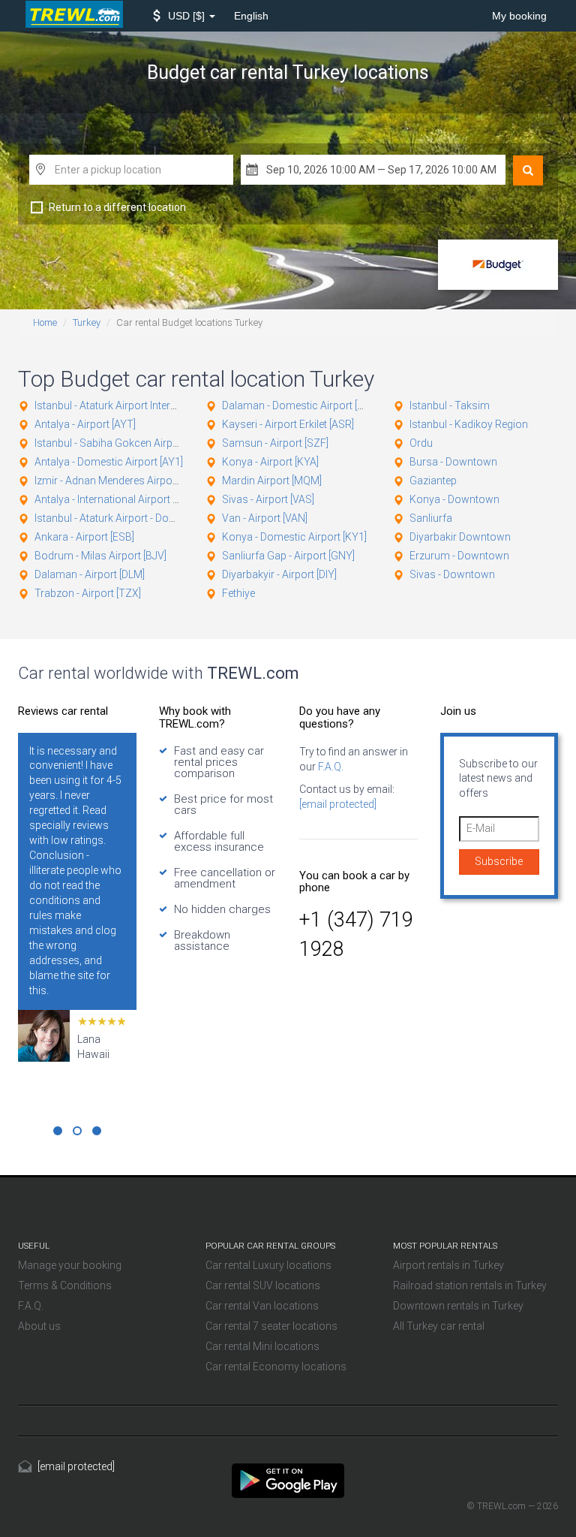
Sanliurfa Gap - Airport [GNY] (288, 556)
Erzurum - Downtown (459, 556)
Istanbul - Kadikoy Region (469, 424)
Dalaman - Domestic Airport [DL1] (299, 405)
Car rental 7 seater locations (272, 1326)
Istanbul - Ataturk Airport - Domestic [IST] (129, 518)
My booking (519, 16)
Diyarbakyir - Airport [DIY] (279, 574)
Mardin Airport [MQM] (272, 481)
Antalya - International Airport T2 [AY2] (122, 499)
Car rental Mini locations (263, 1346)
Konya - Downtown (455, 499)
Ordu (421, 443)
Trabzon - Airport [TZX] (87, 593)
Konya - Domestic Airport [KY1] (294, 537)
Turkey (86, 322)
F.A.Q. (330, 767)
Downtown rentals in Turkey (458, 1306)
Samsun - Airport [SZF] (275, 443)
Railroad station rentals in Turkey (470, 1285)
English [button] (251, 16)
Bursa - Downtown (453, 462)
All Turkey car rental (438, 1326)
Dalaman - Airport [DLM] (89, 574)
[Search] (528, 170)
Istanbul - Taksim (450, 405)
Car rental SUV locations (263, 1285)
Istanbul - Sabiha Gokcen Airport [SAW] (125, 443)
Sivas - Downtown (452, 574)
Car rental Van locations (262, 1306)
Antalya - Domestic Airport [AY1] (108, 462)
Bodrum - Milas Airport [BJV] (100, 556)
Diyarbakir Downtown (460, 537)
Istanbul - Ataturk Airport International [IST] (132, 405)
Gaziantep (433, 481)
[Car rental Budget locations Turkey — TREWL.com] (288, 1480)
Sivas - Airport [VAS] (268, 499)
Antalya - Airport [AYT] (85, 424)
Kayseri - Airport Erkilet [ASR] (288, 424)
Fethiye (238, 593)
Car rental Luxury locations (269, 1265)
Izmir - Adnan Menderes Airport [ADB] (120, 481)
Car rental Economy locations (276, 1367)
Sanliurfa (431, 518)
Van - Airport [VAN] (265, 518)
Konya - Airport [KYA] (270, 462)
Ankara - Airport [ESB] (84, 537)
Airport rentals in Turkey (448, 1265)
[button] (184, 16)
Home (45, 322)
